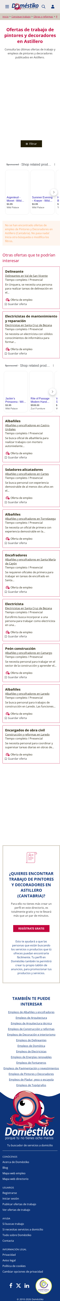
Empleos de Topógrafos (31, 1085)
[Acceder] (53, 6)
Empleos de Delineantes (31, 1040)
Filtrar (33, 144)
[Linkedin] (26, 1285)
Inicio (5, 16)
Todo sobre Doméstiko (16, 1235)
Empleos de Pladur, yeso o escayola (31, 1079)
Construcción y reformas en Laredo (27, 734)
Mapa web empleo (14, 1173)
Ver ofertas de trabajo (16, 1210)
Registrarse (9, 1193)
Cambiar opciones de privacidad (22, 1271)
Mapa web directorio (15, 1179)
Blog (5, 1167)
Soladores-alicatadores (24, 469)
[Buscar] (43, 6)
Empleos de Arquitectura (31, 1018)
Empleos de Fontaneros (31, 1063)
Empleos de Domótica (31, 1046)
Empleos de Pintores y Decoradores (31, 1074)
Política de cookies (14, 1266)
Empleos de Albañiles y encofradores (31, 1012)
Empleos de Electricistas (31, 1051)
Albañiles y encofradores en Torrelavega (30, 519)
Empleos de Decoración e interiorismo (31, 1034)
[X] (18, 1285)
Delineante (14, 271)
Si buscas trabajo (13, 1224)
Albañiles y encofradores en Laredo (27, 694)
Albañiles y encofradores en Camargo (28, 653)
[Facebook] (10, 1285)
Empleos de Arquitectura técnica (31, 1023)
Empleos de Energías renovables (31, 1057)
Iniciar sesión (10, 1198)
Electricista (14, 604)
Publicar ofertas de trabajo (19, 1204)
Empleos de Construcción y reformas (31, 1029)
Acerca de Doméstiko (15, 1162)
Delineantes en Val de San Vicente (26, 276)
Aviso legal (9, 1260)
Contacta (8, 1241)
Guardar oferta (17, 304)
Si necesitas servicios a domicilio (22, 1229)
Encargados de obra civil (25, 730)
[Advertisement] (30, 99)
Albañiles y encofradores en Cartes (27, 474)
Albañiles (12, 421)
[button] (7, 6)
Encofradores (16, 555)
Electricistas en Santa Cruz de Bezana (28, 325)
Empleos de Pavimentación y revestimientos (31, 1068)
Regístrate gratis (31, 928)
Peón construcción (20, 648)
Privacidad (9, 1255)
